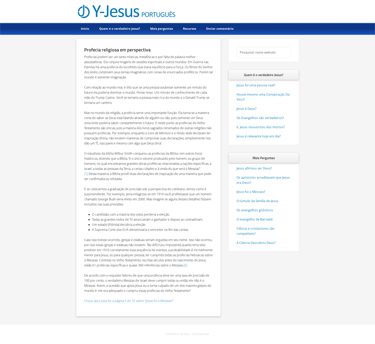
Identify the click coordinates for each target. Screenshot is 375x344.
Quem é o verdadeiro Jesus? (126, 10)
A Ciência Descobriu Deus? (256, 243)
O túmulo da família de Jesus (257, 201)
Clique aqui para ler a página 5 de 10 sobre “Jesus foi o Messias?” (129, 301)
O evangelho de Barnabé (255, 219)
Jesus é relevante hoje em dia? (259, 136)
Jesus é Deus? (246, 109)
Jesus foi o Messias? (251, 192)
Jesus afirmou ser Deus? (254, 168)
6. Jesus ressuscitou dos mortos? (261, 127)
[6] (185, 265)
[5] (86, 174)
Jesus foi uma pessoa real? (256, 85)
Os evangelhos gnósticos (255, 210)
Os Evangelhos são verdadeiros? (260, 118)
